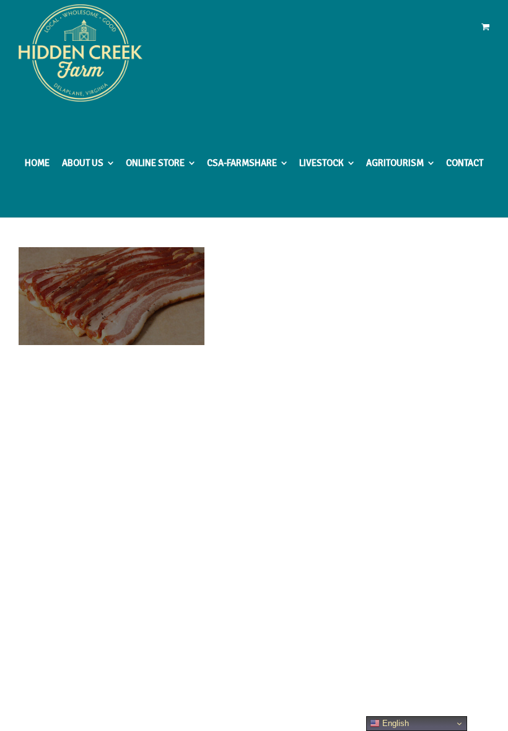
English (394, 723)
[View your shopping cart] (485, 27)
